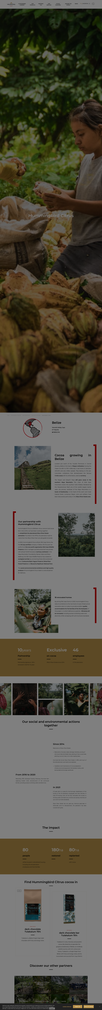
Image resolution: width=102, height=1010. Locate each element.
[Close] (99, 1006)
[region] (51, 1006)
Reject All (77, 1006)
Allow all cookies (88, 1006)
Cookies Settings (67, 1006)
